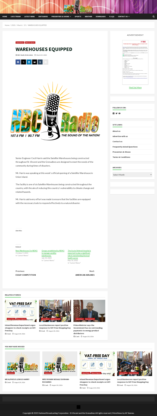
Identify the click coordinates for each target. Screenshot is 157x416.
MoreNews (117, 413)
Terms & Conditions (121, 157)
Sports (78, 16)
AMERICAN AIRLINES (85, 273)
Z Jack (9, 334)
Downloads (101, 16)
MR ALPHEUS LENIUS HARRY (17, 379)
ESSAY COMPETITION (26, 273)
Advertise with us (120, 136)
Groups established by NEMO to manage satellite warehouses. (53, 253)
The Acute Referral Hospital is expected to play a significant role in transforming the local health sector (79, 254)
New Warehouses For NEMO (27, 251)
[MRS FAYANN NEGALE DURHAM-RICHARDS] (59, 363)
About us (116, 131)
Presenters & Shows (60, 16)
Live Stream (16, 16)
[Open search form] (154, 16)
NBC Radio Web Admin (25, 55)
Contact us (123, 16)
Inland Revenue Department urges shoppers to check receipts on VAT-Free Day (20, 328)
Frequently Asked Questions (125, 146)
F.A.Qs (111, 16)
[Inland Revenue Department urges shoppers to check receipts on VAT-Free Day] (21, 311)
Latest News (29, 16)
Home (4, 16)
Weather (88, 16)
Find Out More (135, 87)
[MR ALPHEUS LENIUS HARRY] (22, 363)
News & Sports (30, 42)
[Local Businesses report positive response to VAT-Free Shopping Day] (55, 311)
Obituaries (43, 16)
